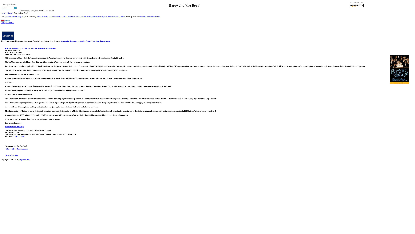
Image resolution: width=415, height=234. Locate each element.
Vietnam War (75, 17)
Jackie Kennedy (86, 17)
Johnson (122, 17)
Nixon (117, 17)
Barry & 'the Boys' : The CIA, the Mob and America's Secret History (30, 48)
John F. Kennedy (42, 17)
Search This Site (12, 155)
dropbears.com (24, 160)
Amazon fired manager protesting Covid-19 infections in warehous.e (85, 41)
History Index (11, 17)
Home (3, 13)
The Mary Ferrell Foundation (150, 17)
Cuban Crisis (66, 17)
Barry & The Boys (98, 17)
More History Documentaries (17, 149)
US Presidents (110, 17)
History (9, 13)
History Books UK (7, 23)
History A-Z (20, 17)
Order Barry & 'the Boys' (14, 127)
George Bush (20, 136)
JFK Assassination (55, 17)
